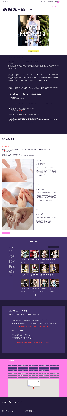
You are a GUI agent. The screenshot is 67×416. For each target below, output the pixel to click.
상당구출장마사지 (44, 365)
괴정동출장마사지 (54, 373)
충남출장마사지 (33, 367)
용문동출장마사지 (23, 377)
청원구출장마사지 (12, 267)
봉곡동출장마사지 (12, 377)
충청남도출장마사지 (12, 255)
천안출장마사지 (11, 262)
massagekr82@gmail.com (8, 411)
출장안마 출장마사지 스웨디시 (12, 402)
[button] (58, 1)
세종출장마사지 (11, 271)
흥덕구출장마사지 (12, 256)
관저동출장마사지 (44, 373)
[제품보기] (25, 254)
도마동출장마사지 (12, 375)
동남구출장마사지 (12, 270)
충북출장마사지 (23, 365)
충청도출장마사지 (12, 365)
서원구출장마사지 (12, 261)
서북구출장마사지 (12, 260)
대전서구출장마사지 (12, 273)
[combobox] (53, 247)
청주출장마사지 (11, 275)
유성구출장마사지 (12, 257)
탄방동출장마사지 (44, 377)
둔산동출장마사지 (33, 375)
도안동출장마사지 (23, 375)
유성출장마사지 (33, 370)
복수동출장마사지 (54, 375)
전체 (9, 252)
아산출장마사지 (11, 259)
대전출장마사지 (11, 265)
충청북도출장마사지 (12, 272)
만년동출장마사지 (44, 375)
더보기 (39, 294)
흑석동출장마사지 (54, 377)
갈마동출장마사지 (33, 373)
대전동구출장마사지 (12, 254)
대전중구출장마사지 (12, 268)
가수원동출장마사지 (23, 373)
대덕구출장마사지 (12, 266)
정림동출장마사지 (33, 377)
